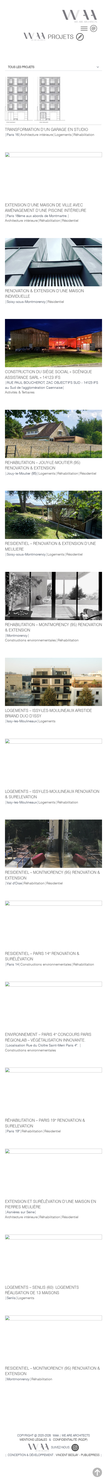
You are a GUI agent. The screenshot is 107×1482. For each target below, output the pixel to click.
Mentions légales (33, 1439)
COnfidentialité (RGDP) (70, 1439)
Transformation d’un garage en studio (46, 129)
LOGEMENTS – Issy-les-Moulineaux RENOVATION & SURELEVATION (52, 794)
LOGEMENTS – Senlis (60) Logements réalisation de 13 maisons (42, 1290)
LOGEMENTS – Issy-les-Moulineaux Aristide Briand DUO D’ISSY (48, 713)
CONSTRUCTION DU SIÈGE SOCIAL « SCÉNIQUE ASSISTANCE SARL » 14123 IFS (48, 374)
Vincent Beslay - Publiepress (78, 1455)
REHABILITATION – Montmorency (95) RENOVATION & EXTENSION (53, 627)
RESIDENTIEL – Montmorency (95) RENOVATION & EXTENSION (52, 875)
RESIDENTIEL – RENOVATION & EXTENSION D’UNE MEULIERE (50, 546)
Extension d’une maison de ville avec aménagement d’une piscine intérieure (45, 208)
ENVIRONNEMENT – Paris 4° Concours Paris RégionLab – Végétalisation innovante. (48, 1037)
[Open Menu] (84, 28)
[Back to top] (97, 1472)
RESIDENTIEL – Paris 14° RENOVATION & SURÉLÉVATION (42, 956)
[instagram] (75, 1447)
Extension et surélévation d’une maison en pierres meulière (50, 1204)
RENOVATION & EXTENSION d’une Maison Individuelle (44, 294)
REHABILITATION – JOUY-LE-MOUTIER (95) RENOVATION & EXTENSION (42, 465)
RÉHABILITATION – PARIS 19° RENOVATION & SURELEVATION (45, 1123)
